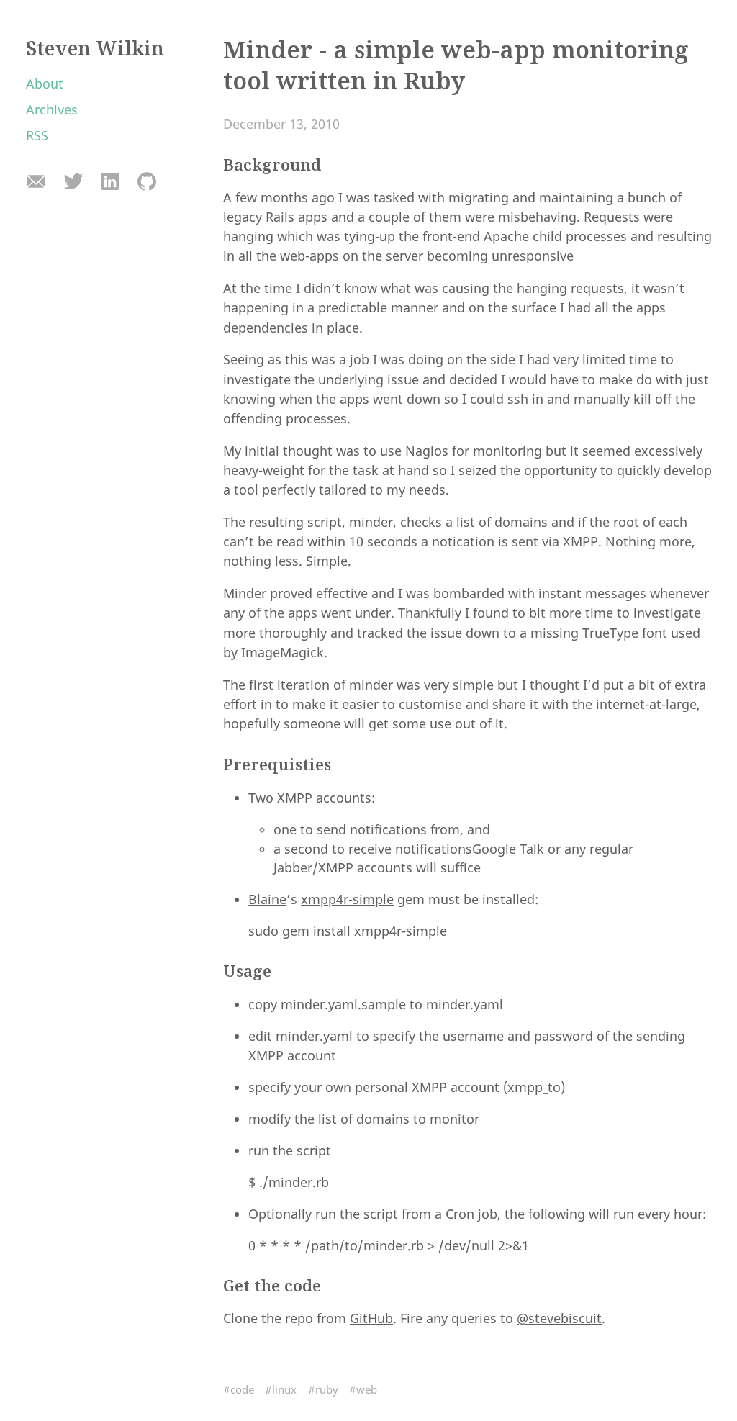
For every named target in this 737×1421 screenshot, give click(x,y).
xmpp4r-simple (347, 899)
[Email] (36, 182)
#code (238, 1389)
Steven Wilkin (95, 48)
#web (363, 1389)
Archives (52, 109)
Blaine (267, 899)
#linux (281, 1389)
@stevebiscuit (559, 1318)
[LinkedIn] (109, 182)
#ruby (323, 1389)
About (44, 83)
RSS (37, 135)
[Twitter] (73, 182)
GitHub (371, 1318)
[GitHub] (146, 182)
